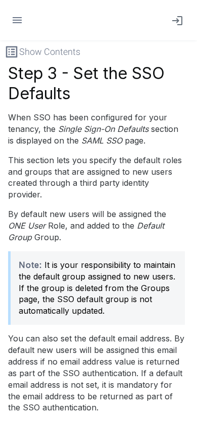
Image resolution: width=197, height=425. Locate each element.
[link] (175, 20)
